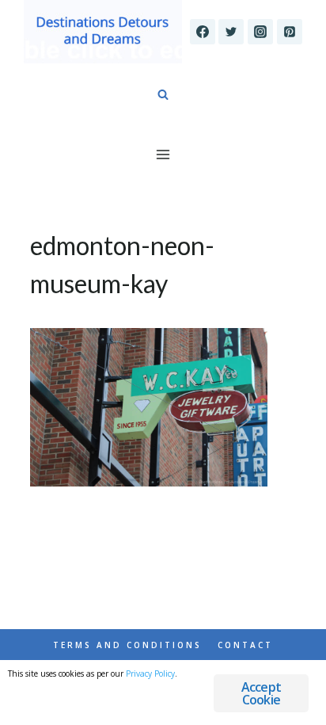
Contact (245, 645)
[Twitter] (231, 31)
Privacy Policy (150, 673)
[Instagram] (260, 31)
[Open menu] (163, 154)
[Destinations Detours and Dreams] (103, 31)
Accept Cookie (261, 693)
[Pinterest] (289, 31)
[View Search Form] (163, 95)
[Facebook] (202, 31)
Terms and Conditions (127, 645)
